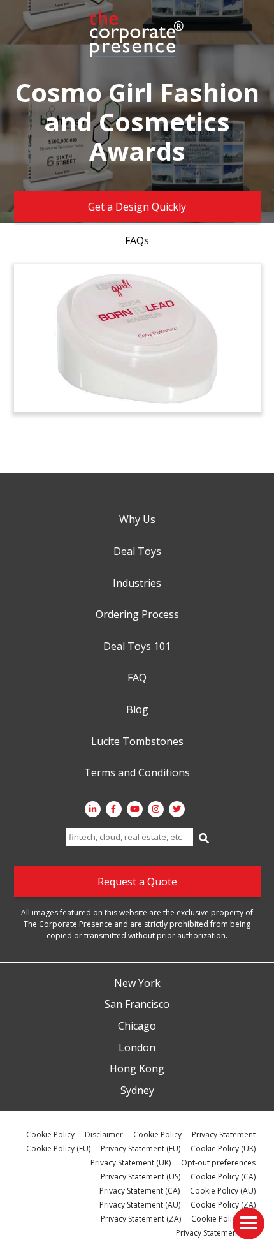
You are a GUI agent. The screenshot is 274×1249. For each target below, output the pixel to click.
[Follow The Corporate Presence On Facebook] (114, 809)
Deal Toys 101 (137, 647)
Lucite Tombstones (137, 742)
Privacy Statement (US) (140, 1176)
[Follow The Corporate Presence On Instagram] (156, 809)
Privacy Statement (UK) (130, 1162)
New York (137, 983)
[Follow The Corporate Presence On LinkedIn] (93, 809)
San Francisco (137, 1004)
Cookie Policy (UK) (223, 1148)
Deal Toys (137, 552)
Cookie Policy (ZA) (223, 1204)
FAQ (137, 678)
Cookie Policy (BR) (223, 1218)
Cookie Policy (50, 1134)
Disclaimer (104, 1134)
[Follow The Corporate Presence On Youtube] (135, 809)
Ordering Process (137, 615)
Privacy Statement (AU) (139, 1204)
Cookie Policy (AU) (223, 1190)
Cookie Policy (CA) (223, 1176)
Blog (137, 710)
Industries (137, 583)
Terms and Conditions (137, 773)
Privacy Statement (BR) (216, 1232)
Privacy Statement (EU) (140, 1148)
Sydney (137, 1091)
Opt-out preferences (218, 1162)
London (137, 1048)
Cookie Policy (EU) (58, 1148)
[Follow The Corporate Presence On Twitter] (177, 809)
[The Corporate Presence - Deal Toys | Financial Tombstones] (137, 34)
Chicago (137, 1026)
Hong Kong (137, 1069)
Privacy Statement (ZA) (141, 1218)
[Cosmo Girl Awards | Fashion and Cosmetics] (137, 338)
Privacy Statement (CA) (139, 1190)
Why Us (137, 520)
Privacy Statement (224, 1134)
